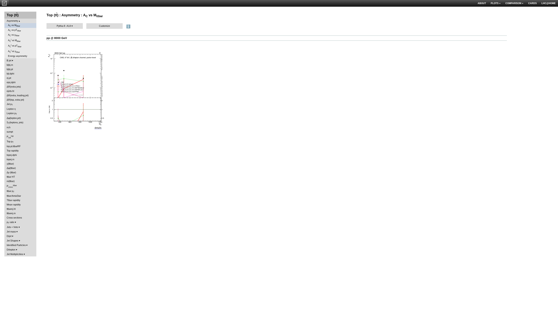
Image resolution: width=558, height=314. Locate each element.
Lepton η (11, 109)
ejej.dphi (11, 82)
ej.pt (9, 78)
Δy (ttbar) (11, 172)
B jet (9, 60)
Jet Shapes (12, 240)
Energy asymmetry (17, 56)
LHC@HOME (548, 3)
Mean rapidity (14, 204)
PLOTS (495, 3)
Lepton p (12, 113)
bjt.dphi (10, 73)
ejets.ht (10, 91)
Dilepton (11, 249)
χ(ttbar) (10, 164)
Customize (104, 26)
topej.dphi (12, 155)
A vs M (14, 25)
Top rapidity (13, 150)
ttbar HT (11, 177)
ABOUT (482, 3)
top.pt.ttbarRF (14, 146)
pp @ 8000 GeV (56, 38)
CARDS (532, 3)
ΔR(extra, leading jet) (17, 95)
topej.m (10, 159)
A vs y (13, 35)
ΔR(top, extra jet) (15, 100)
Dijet (9, 236)
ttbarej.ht (11, 209)
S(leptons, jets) (15, 122)
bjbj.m (10, 65)
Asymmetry (12, 21)
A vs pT (14, 30)
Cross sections (14, 217)
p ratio (10, 222)
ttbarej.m (11, 213)
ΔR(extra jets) (14, 86)
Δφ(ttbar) (11, 168)
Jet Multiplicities (15, 254)
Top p (10, 141)
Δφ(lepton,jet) (14, 118)
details (98, 128)
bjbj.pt (10, 69)
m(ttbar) (11, 181)
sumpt (10, 132)
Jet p (10, 104)
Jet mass (11, 231)
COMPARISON (513, 3)
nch (8, 127)
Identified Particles (16, 245)
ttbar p (10, 191)
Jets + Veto (12, 227)
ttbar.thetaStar (14, 196)
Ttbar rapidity (13, 200)
